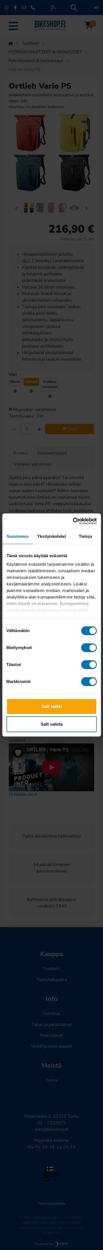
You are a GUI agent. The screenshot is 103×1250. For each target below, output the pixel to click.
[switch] (89, 647)
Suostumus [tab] (18, 536)
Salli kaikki (51, 706)
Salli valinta (52, 724)
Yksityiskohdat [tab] (51, 536)
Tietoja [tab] (85, 536)
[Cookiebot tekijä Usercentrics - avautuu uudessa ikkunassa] (73, 521)
